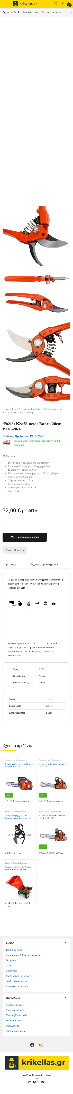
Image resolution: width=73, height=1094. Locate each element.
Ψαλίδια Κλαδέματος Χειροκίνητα (19, 412)
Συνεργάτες (11, 960)
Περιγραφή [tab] (9, 564)
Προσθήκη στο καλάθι (27, 537)
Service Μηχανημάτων (16, 981)
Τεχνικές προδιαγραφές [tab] (44, 564)
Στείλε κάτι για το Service (18, 976)
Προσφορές (11, 970)
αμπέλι (20, 655)
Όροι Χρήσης (12, 1026)
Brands (9, 965)
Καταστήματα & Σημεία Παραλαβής (23, 955)
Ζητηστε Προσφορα (14, 550)
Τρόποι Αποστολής (15, 1010)
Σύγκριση (10, 456)
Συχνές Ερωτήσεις (14, 1020)
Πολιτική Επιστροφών (16, 1015)
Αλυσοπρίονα (10, 760)
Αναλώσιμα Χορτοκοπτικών (15, 811)
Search (56, 4)
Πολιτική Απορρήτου (16, 1031)
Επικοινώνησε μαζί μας (17, 986)
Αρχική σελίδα (9, 12)
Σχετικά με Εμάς (14, 950)
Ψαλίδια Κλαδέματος (52, 409)
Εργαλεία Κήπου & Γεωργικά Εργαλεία (42, 12)
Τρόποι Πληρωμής (15, 1005)
